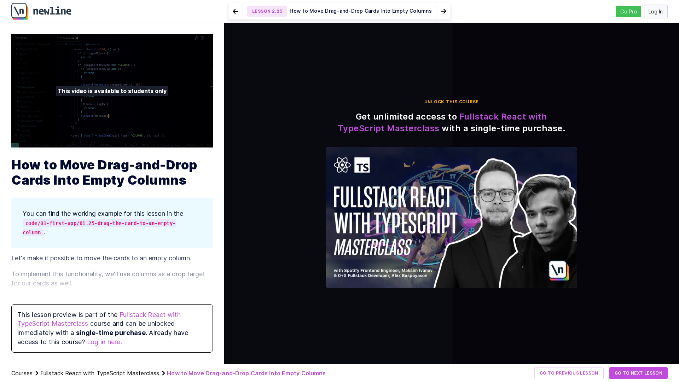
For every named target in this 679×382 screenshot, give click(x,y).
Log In (656, 11)
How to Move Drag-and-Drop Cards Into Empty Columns (246, 373)
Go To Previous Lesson (569, 373)
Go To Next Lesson (638, 373)
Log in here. (104, 342)
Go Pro (628, 11)
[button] (339, 11)
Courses (22, 373)
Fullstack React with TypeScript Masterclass (99, 373)
